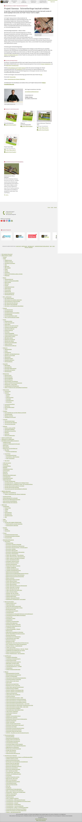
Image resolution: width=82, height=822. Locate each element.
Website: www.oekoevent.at (13, 594)
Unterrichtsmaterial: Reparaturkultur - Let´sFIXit (17, 703)
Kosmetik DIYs (8, 367)
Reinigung (5, 473)
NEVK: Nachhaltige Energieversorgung (15, 633)
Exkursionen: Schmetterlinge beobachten (16, 5)
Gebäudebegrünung (9, 287)
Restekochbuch (10, 796)
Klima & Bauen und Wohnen (11, 381)
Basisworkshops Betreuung (12, 760)
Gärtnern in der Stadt (10, 355)
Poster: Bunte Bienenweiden (13, 582)
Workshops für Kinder (11, 726)
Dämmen (7, 283)
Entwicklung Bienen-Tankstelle (13, 679)
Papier (6, 269)
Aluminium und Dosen (10, 263)
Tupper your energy (11, 647)
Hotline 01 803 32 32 (11, 603)
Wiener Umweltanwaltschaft (11, 54)
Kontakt (31, 247)
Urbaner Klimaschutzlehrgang (13, 669)
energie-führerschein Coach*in (13, 662)
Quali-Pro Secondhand (11, 793)
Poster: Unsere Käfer (8, 146)
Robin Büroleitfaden (11, 795)
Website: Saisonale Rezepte (12, 597)
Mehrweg (7, 266)
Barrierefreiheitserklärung (42, 246)
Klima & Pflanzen (9, 379)
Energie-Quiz (9, 617)
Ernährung (5, 464)
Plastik (6, 271)
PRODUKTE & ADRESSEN (8, 439)
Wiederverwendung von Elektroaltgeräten (16, 810)
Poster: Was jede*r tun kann (12, 587)
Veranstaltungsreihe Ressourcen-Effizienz (16, 809)
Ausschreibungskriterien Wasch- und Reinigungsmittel (19, 757)
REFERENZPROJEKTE (8, 540)
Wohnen (5, 426)
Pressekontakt (8, 537)
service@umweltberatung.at (31, 91)
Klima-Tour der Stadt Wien (12, 684)
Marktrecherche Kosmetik (12, 572)
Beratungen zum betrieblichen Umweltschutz (17, 761)
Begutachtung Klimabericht (12, 738)
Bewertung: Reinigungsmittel (13, 769)
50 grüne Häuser (10, 736)
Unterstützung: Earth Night (12, 638)
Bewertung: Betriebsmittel (12, 764)
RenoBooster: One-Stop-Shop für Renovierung (17, 642)
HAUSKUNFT (9, 620)
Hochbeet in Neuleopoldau (12, 621)
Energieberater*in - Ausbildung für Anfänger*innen (17, 482)
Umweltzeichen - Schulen (12, 803)
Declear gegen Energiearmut (13, 739)
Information (7, 541)
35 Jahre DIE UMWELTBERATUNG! (13, 522)
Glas (6, 264)
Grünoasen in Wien (10, 618)
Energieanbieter (8, 314)
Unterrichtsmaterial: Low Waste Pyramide (16, 700)
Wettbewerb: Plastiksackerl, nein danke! (15, 599)
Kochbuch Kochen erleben (12, 562)
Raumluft (5, 472)
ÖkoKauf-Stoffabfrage (11, 451)
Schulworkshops (7, 496)
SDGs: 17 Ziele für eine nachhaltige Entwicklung (16, 387)
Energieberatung (9, 311)
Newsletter (7, 530)
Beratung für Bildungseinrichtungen (11, 499)
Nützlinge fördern (9, 358)
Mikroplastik (8, 267)
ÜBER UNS (4, 504)
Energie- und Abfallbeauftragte (13, 774)
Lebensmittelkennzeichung (11, 335)
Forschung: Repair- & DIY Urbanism (14, 744)
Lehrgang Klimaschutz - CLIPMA (14, 666)
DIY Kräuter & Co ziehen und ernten (13, 300)
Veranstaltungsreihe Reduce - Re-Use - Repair (17, 649)
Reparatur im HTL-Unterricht (13, 685)
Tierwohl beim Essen (10, 421)
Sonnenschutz (8, 371)
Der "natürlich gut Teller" (12, 770)
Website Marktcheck (11, 596)
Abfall (4, 258)
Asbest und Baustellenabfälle (12, 280)
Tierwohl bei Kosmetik (10, 424)
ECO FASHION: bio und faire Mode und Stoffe (15, 412)
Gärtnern (5, 348)
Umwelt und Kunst (10, 696)
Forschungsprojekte (9, 735)
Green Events (6, 470)
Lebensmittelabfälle (9, 333)
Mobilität (5, 467)
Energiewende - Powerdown (13, 772)
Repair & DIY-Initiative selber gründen (14, 274)
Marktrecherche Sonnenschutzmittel (15, 576)
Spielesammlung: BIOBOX (12, 688)
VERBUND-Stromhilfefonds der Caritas (15, 650)
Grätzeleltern (9, 668)
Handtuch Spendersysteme (12, 777)
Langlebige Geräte (10, 627)
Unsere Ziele (8, 508)
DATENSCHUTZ (31, 246)
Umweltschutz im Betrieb (11, 755)
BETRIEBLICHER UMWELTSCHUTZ (10, 440)
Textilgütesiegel (8, 414)
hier (41, 74)
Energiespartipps (9, 309)
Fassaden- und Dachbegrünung (12, 354)
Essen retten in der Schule (12, 681)
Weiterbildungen (7, 479)
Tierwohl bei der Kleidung (11, 422)
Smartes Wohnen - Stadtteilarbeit (14, 645)
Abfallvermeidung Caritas (12, 758)
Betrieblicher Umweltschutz (43, 2)
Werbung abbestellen (10, 435)
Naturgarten (8, 357)
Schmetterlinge (10, 400)
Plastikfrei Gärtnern (9, 360)
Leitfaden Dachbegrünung (12, 568)
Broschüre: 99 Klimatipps (12, 553)
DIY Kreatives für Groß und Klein (12, 301)
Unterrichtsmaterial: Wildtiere (13, 708)
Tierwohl (5, 419)
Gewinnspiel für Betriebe (12, 525)
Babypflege (7, 365)
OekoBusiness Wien (8, 469)
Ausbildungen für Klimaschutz (12, 386)
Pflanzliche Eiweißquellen (11, 342)
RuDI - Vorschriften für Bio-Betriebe (14, 790)
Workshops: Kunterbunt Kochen (13, 729)
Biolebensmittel (8, 321)
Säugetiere (7, 405)
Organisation (6, 506)
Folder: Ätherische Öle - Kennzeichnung (15, 556)
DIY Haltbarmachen (9, 298)
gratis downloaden (10, 125)
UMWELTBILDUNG (6, 491)
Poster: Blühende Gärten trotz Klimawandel (16, 585)
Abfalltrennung (8, 260)
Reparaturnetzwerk (11, 639)
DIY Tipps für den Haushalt (11, 304)
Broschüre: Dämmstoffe (12, 550)
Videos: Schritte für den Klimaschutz (13, 383)
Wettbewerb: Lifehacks (11, 717)
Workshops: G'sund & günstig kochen (15, 728)
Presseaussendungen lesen (11, 534)
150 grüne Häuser (10, 604)
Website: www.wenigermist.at (13, 716)
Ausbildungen (8, 655)
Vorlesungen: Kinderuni (11, 713)
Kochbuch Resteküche (11, 564)
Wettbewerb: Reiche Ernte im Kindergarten (16, 719)
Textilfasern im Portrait (10, 417)
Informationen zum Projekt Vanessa (16, 67)
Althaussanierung (9, 279)
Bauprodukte (8, 282)
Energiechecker (10, 612)
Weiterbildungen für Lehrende (10, 498)
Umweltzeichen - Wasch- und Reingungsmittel (17, 807)
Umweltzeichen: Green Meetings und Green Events (18, 801)
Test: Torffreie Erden (11, 751)
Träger (6, 511)
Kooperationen (8, 512)
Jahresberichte (8, 514)
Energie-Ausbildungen (10, 481)
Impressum (24, 246)
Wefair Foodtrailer (10, 722)
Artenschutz (8, 391)
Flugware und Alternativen (11, 327)
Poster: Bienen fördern (11, 581)
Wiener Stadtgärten (46, 64)
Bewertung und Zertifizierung (10, 448)
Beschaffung (6, 447)
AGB (51, 246)
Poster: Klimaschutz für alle (12, 588)
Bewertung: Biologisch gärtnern (13, 766)
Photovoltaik (8, 290)
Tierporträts (13, 77)
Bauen (4, 277)
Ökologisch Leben (14, 2)
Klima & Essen (8, 375)
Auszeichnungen (9, 515)
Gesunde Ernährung (9, 328)
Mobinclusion (9, 630)
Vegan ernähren (8, 344)
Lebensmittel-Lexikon (10, 336)
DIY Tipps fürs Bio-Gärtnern (11, 303)
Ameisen (8, 394)
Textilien (5, 411)
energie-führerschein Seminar (12, 487)
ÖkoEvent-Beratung (11, 635)
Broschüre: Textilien (11, 549)
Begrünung (5, 445)
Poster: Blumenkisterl (11, 584)
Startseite (18, 246)
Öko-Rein (7, 450)
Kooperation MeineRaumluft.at (13, 626)
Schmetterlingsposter (9, 123)
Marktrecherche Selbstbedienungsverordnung (17, 573)
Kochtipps (7, 331)
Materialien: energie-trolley (12, 663)
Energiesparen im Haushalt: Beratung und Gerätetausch (19, 614)
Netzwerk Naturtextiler (11, 784)
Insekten (7, 392)
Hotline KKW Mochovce (11, 623)
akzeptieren (41, 817)
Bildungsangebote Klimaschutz (13, 674)
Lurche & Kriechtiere (10, 404)
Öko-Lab (8, 786)
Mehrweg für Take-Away (12, 778)
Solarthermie (8, 291)
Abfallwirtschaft (7, 442)
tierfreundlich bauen (9, 407)
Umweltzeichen (6, 476)
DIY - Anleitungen (7, 296)
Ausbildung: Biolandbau (11, 657)
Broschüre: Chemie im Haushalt (13, 544)
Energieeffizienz (7, 466)
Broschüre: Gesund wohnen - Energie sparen (17, 547)
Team (4, 519)
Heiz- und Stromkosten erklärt (12, 317)
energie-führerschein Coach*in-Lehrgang (14, 485)
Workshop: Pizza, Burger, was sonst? (15, 725)
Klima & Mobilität (9, 378)
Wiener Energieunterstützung (13, 652)
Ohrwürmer (9, 402)
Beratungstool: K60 (11, 609)
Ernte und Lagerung (9, 322)
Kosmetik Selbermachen (10, 368)
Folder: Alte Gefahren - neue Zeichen (15, 555)
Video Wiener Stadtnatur (12, 711)
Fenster (6, 285)
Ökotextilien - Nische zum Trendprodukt (15, 792)
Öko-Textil (7, 460)
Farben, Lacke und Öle (10, 428)
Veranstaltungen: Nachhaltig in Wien (15, 710)
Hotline (6, 529)
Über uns (52, 1)
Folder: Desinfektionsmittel (12, 559)
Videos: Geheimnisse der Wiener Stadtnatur (15, 494)
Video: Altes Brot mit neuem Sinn (14, 590)
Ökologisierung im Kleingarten (13, 636)
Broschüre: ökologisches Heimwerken (15, 546)
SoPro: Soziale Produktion (12, 798)
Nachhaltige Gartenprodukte (13, 781)
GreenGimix (7, 453)
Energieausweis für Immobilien (12, 312)
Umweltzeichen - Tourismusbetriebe (14, 806)
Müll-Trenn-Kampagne (11, 780)
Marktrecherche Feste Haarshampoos (15, 575)
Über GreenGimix (10, 458)
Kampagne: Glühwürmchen (12, 561)
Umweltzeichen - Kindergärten (13, 804)
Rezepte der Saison (9, 341)
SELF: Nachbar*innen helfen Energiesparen (16, 644)
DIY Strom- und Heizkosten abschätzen (14, 306)
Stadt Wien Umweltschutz (12, 65)
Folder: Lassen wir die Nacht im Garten (15, 558)
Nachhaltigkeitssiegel (11, 783)
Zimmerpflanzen (8, 361)
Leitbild (6, 509)
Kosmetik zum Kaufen (10, 370)
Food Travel (9, 682)
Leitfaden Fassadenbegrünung (13, 570)
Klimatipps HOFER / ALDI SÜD (13, 624)
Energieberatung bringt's (12, 610)
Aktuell (4, 257)
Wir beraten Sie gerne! (7, 254)
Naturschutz (6, 389)
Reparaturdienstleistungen (9, 475)
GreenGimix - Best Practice (12, 456)
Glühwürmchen (9, 397)
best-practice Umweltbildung (10, 501)
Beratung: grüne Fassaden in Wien (14, 607)
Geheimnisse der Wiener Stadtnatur (16, 79)
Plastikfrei (7, 272)
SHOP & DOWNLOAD (7, 437)
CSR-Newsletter (7, 463)
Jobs (53, 246)
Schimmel (7, 434)
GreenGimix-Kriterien (11, 455)
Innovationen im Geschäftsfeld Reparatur (16, 745)
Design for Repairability (11, 676)
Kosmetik (5, 364)
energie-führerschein (11, 660)
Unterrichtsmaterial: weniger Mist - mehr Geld (17, 706)
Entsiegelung (8, 352)
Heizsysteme (8, 288)
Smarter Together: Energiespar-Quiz (14, 691)
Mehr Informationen (41, 820)
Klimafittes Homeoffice (10, 431)
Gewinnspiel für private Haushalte (14, 524)
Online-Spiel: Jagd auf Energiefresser (15, 687)
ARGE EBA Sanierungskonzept (13, 606)
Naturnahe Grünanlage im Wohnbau (14, 632)
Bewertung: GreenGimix (12, 767)
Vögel (6, 408)
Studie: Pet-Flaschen (11, 750)
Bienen (7, 396)
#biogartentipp (8, 349)
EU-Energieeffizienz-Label (11, 315)
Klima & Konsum (8, 376)
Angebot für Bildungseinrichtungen (11, 444)
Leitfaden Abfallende (11, 567)
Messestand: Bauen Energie (13, 579)
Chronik (5, 520)
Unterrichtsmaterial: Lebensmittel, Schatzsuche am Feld (19, 705)
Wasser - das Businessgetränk (13, 812)
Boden (6, 351)
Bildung (6, 671)
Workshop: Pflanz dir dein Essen (14, 731)
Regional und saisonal (10, 339)
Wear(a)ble (8, 714)
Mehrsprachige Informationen (10, 502)
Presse (26, 247)
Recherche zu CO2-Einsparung (13, 748)
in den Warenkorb (43, 128)
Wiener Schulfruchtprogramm (13, 723)
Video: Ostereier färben (11, 591)
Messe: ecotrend (10, 578)
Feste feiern (7, 324)
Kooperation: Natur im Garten (13, 565)
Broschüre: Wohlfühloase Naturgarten (15, 552)
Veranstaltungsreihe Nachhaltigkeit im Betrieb (16, 489)
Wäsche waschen (9, 415)
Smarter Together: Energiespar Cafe (14, 690)
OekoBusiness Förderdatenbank (14, 789)
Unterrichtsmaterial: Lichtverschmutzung (16, 699)
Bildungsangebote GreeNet (12, 673)
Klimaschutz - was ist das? (11, 384)
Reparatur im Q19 (10, 641)
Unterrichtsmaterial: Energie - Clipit (14, 697)
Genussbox (9, 775)
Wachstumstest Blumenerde (13, 753)
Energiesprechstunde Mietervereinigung (16, 615)
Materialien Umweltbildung (9, 492)
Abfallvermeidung (9, 261)
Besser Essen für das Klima (12, 763)
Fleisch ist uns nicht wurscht (11, 325)
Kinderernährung (9, 330)
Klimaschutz (6, 373)
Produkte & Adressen (33, 2)
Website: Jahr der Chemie (12, 593)
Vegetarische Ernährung (10, 345)
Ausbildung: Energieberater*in (13, 658)
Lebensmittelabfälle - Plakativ (13, 629)
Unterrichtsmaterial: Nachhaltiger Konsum (16, 702)
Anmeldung (19, 69)
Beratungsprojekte (9, 601)
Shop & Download (23, 2)
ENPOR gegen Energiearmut (13, 741)
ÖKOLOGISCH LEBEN (7, 255)
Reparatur (7, 275)
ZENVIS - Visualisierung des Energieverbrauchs (17, 732)
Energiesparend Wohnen (12, 742)
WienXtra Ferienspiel (11, 720)
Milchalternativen (9, 338)
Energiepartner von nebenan (13, 665)
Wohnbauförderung (9, 294)
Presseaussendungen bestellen (12, 536)
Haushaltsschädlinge (10, 429)
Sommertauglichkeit (9, 293)
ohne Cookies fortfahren (41, 818)
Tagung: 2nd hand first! (11, 693)
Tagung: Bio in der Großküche (13, 694)
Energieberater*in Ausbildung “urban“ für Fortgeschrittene (19, 484)
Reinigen (7, 432)
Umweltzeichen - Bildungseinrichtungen (15, 799)
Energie (5, 308)
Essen (4, 319)
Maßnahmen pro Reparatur (12, 747)
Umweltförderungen (8, 478)
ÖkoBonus (8, 787)
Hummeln (8, 399)
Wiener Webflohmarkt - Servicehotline (15, 653)
